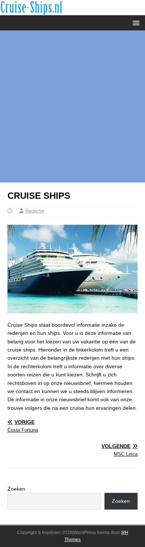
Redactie (34, 211)
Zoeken (16, 489)
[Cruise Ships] (72, 11)
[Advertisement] (72, 106)
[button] (134, 22)
